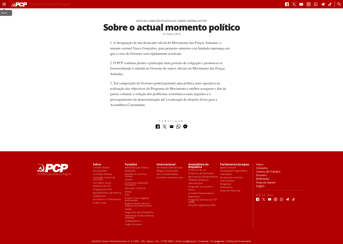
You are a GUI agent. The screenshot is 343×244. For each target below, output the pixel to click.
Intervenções (195, 183)
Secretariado (100, 171)
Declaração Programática (233, 171)
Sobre (97, 164)
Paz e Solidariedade (167, 174)
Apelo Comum (228, 168)
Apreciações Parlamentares (203, 177)
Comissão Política (102, 174)
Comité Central (101, 168)
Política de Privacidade (239, 241)
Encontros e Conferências (107, 199)
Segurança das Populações (139, 212)
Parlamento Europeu (234, 164)
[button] (4, 4)
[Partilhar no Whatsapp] (178, 127)
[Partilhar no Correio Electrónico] (172, 127)
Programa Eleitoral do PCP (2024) (202, 201)
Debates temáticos (198, 180)
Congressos (99, 196)
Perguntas (225, 184)
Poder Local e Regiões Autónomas (137, 199)
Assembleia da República (198, 165)
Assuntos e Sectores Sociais (136, 175)
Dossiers (261, 175)
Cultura (129, 179)
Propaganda (217, 241)
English (260, 186)
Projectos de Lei (197, 170)
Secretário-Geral (102, 183)
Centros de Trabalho (268, 171)
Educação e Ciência (135, 188)
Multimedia (262, 178)
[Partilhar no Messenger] (185, 127)
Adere (259, 164)
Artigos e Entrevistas (167, 171)
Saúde (128, 209)
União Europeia (133, 224)
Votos (191, 190)
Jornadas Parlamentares (201, 193)
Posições (131, 164)
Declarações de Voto (231, 177)
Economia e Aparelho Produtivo (136, 184)
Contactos (262, 168)
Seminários (226, 187)
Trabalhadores (133, 221)
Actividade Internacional (170, 168)
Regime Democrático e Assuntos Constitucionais (138, 205)
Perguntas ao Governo (200, 187)
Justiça (128, 192)
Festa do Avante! (266, 182)
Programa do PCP (102, 189)
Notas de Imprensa (230, 191)
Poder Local (99, 203)
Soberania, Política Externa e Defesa (139, 217)
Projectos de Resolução (201, 173)
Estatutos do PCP (102, 186)
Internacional (166, 164)
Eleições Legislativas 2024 (201, 205)
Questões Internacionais (170, 177)
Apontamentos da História (107, 193)
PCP (127, 195)
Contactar (203, 241)
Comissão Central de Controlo (104, 178)
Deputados (194, 197)
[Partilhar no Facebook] (158, 127)
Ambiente (130, 171)
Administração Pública (137, 168)
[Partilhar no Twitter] (165, 127)
